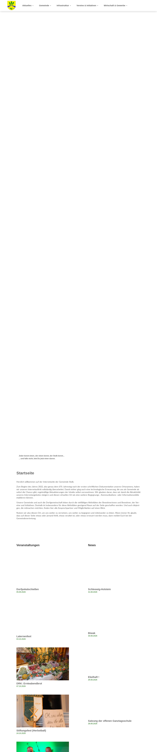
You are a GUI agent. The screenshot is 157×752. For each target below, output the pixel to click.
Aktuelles (26, 5)
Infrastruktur (63, 5)
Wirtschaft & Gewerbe (114, 5)
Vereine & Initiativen (86, 5)
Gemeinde (44, 5)
